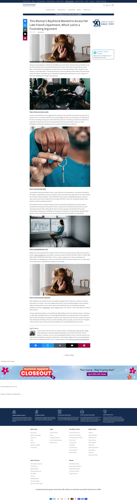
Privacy (52, 435)
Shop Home (91, 445)
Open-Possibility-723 (40, 255)
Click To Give (26, 1)
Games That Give (73, 450)
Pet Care (33, 476)
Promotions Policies (55, 437)
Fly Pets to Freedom (74, 471)
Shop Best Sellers (93, 435)
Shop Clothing (92, 440)
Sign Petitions (51, 1)
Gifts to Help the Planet (75, 466)
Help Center (34, 432)
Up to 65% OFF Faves (97, 374)
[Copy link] (25, 30)
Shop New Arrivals (93, 455)
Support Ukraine (73, 473)
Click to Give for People (75, 435)
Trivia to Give (72, 440)
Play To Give (60, 1)
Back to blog (69, 355)
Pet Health (33, 473)
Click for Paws (72, 442)
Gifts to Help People (74, 463)
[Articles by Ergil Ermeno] (32, 333)
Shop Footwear (92, 442)
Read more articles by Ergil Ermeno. (79, 339)
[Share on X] (25, 25)
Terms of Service (54, 432)
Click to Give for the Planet (75, 437)
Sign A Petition (73, 452)
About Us (33, 442)
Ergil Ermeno (41, 32)
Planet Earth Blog (35, 481)
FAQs (32, 440)
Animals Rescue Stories (36, 463)
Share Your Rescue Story (36, 483)
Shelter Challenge (101, 1)
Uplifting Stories (35, 478)
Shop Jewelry (92, 450)
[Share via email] (25, 34)
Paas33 (61, 117)
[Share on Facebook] (25, 21)
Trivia (86, 1)
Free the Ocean (73, 447)
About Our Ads (53, 442)
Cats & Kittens (34, 466)
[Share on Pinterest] (25, 38)
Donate (92, 1)
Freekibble (72, 445)
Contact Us (33, 437)
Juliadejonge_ (47, 307)
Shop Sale (91, 452)
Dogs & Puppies (34, 468)
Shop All (91, 432)
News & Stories (69, 1)
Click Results (34, 447)
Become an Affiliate (35, 445)
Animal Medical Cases (74, 468)
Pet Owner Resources (36, 471)
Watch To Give (79, 1)
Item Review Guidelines (56, 440)
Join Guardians (41, 1)
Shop (33, 1)
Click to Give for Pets (74, 432)
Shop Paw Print (92, 437)
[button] (104, 5)
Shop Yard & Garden (93, 447)
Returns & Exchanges (36, 435)
